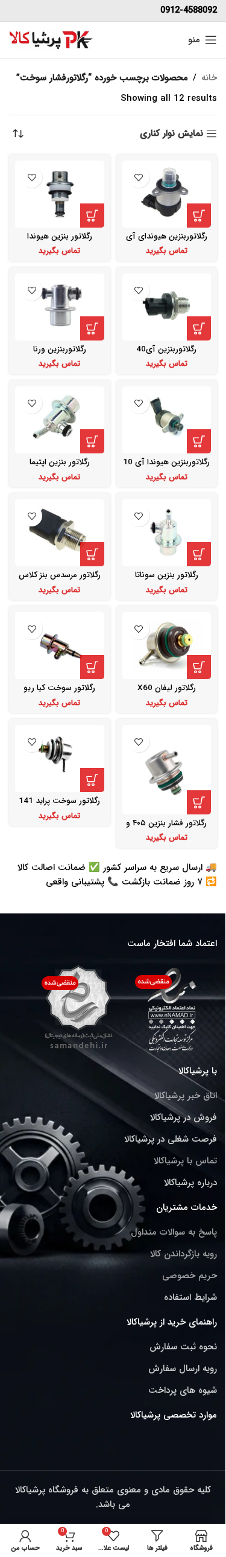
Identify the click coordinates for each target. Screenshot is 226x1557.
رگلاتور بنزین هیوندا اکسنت (59, 241)
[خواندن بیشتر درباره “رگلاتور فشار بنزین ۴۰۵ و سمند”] (199, 802)
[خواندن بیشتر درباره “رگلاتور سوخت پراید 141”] (92, 780)
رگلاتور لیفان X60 (166, 688)
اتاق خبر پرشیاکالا (185, 1096)
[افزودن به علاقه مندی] (138, 177)
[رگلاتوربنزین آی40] (167, 306)
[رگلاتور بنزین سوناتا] (167, 532)
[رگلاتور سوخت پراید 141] (59, 758)
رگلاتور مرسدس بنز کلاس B (60, 580)
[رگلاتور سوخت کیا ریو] (59, 645)
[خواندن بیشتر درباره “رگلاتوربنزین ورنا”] (92, 328)
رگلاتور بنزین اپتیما (60, 462)
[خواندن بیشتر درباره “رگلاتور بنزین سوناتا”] (199, 554)
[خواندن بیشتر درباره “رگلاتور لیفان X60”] (199, 667)
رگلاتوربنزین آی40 (166, 349)
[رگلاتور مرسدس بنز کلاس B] (59, 532)
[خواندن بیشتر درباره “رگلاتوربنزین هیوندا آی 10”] (199, 441)
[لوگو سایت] (51, 39)
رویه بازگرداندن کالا (183, 1254)
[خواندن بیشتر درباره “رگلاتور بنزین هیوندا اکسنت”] (92, 215)
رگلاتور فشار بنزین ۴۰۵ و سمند (166, 828)
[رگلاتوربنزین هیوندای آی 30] (167, 194)
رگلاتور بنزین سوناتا (166, 575)
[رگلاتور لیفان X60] (167, 645)
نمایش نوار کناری (171, 133)
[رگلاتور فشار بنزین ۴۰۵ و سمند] (167, 769)
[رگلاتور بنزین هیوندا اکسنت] (59, 194)
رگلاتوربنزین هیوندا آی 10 (166, 462)
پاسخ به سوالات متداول (174, 1232)
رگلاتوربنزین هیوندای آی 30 (166, 241)
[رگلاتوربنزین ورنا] (59, 306)
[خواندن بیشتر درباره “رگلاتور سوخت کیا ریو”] (92, 667)
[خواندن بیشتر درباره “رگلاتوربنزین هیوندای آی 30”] (199, 215)
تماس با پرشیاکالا (185, 1161)
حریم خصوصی (189, 1275)
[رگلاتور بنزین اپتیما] (59, 419)
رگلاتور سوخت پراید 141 (59, 800)
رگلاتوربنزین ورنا (59, 349)
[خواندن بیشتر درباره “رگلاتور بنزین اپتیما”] (92, 441)
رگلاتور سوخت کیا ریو (59, 688)
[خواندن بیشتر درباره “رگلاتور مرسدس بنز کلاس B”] (92, 554)
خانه (209, 78)
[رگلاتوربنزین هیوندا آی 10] (167, 419)
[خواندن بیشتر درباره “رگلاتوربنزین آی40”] (199, 328)
